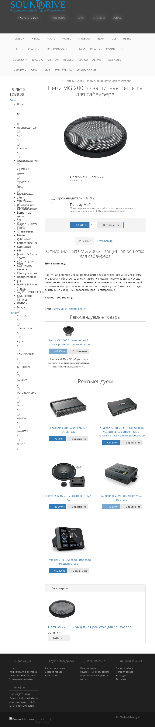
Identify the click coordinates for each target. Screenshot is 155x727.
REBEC (127, 38)
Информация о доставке (23, 671)
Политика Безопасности (22, 675)
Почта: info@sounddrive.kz (23, 698)
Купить (57, 637)
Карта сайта (51, 675)
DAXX (34, 70)
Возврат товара (53, 671)
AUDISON (19, 38)
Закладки (121, 675)
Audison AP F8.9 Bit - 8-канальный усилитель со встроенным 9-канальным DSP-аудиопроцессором (122, 431)
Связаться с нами (55, 668)
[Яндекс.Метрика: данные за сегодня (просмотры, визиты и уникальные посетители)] (21, 719)
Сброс (13, 100)
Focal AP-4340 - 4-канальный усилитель (68, 429)
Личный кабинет (125, 668)
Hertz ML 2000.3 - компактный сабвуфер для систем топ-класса (69, 342)
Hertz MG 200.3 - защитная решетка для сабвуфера (89, 627)
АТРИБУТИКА (63, 70)
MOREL (67, 38)
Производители (89, 668)
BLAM (101, 38)
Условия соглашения (21, 679)
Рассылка (121, 679)
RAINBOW (84, 38)
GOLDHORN (20, 59)
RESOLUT (69, 59)
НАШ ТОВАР (58, 17)
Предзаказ (23, 181)
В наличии (23, 168)
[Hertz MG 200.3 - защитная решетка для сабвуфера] (95, 137)
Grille (81, 309)
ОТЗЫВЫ (99, 17)
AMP (47, 70)
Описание (84, 241)
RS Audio (96, 49)
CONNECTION (115, 49)
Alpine (20, 341)
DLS (114, 38)
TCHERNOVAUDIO (26, 392)
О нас (12, 668)
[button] (126, 28)
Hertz (55, 309)
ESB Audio (115, 59)
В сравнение (111, 225)
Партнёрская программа (94, 675)
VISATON (53, 59)
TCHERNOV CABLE (58, 49)
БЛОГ (81, 17)
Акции (84, 679)
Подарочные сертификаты (95, 671)
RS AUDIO (22, 315)
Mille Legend (68, 309)
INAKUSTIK (19, 70)
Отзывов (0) (104, 241)
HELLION (18, 49)
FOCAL (51, 38)
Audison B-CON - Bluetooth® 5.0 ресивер (121, 497)
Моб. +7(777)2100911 (21, 694)
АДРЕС (117, 17)
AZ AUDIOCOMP (86, 70)
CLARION (34, 49)
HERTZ (36, 38)
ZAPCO (83, 59)
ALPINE (97, 59)
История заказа (124, 671)
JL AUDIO (37, 59)
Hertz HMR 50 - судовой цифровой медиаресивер (68, 561)
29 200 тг (81, 225)
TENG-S (81, 49)
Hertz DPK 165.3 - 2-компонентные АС (68, 497)
